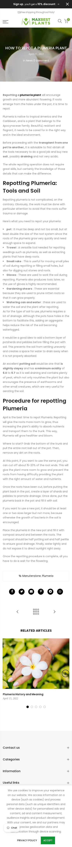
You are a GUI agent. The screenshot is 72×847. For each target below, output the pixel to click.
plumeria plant (30, 95)
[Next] (65, 673)
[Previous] (6, 673)
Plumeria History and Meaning (23, 694)
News (29, 60)
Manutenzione (31, 576)
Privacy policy (27, 840)
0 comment (41, 60)
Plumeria (47, 576)
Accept (47, 840)
